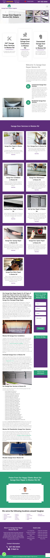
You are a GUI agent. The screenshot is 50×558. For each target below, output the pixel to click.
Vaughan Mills (29, 518)
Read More (13, 154)
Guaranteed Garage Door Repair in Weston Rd (41, 44)
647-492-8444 (42, 2)
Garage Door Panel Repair (42, 535)
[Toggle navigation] (47, 6)
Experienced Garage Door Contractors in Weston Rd (25, 43)
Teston (28, 517)
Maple (16, 517)
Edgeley (5, 518)
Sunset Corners (29, 515)
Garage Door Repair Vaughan (24, 556)
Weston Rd (40, 514)
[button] (21, 489)
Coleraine (5, 515)
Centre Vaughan (7, 514)
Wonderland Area (41, 515)
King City (16, 514)
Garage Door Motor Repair (42, 534)
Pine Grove (17, 519)
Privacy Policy (42, 538)
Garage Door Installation (30, 532)
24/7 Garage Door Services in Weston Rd (9, 45)
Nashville (17, 518)
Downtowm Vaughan (7, 517)
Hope (5, 519)
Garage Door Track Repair (42, 530)
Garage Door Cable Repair (42, 537)
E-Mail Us (15, 549)
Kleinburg (17, 515)
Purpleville (28, 514)
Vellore (28, 519)
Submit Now (40, 328)
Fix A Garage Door (31, 530)
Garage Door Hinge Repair (42, 532)
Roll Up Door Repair (31, 536)
